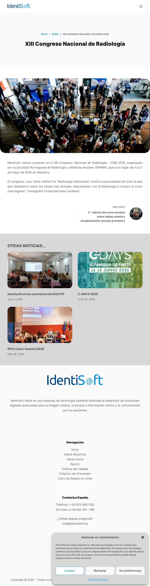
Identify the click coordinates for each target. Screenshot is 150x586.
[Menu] (140, 6)
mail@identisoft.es (75, 523)
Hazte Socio (75, 459)
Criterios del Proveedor (75, 473)
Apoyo (75, 464)
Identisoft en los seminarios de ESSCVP (36, 294)
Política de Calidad (75, 469)
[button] (143, 537)
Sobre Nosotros (75, 454)
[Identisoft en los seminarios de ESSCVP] (40, 270)
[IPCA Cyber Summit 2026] (40, 325)
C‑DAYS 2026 (88, 294)
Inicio (75, 449)
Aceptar (69, 570)
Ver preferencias (130, 570)
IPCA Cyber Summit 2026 (26, 349)
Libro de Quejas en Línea (75, 478)
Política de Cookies (98, 579)
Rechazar (100, 570)
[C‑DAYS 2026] (110, 270)
